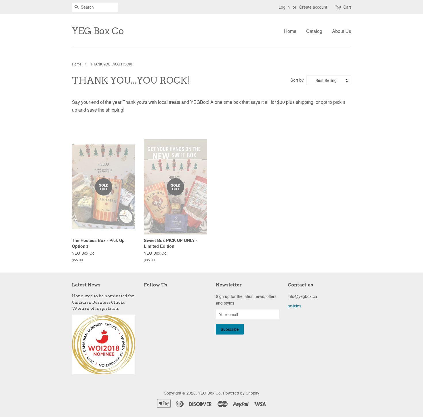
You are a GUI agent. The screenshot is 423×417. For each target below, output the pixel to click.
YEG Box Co (98, 31)
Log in (284, 7)
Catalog (314, 31)
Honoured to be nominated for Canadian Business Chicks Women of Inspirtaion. (103, 302)
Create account (313, 7)
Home (290, 31)
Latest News (86, 285)
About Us (341, 31)
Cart (347, 7)
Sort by (297, 80)
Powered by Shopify (241, 393)
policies (294, 306)
